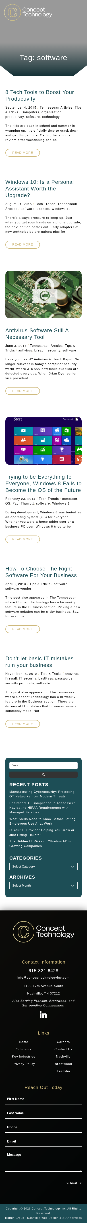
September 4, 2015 (20, 107)
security (54, 350)
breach (40, 350)
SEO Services (72, 1217)
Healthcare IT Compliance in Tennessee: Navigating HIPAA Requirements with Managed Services (42, 807)
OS (7, 503)
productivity (14, 116)
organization (51, 112)
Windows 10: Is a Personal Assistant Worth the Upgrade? (39, 188)
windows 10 (61, 208)
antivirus (25, 350)
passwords (63, 678)
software (33, 116)
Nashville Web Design (43, 1217)
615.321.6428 (43, 970)
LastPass (45, 678)
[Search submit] (43, 775)
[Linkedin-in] (44, 1015)
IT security (27, 678)
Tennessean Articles (56, 107)
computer (69, 498)
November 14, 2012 (21, 673)
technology (51, 116)
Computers (30, 112)
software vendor (18, 588)
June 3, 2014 (16, 345)
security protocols (19, 683)
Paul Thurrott (23, 503)
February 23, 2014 (20, 498)
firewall (11, 678)
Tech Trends (45, 204)
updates (43, 208)
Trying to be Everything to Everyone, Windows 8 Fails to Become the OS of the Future (43, 483)
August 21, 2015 (18, 204)
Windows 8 (61, 503)
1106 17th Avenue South (43, 986)
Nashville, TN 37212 (43, 993)
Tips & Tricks (39, 584)
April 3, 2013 (15, 584)
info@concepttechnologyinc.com (43, 977)
